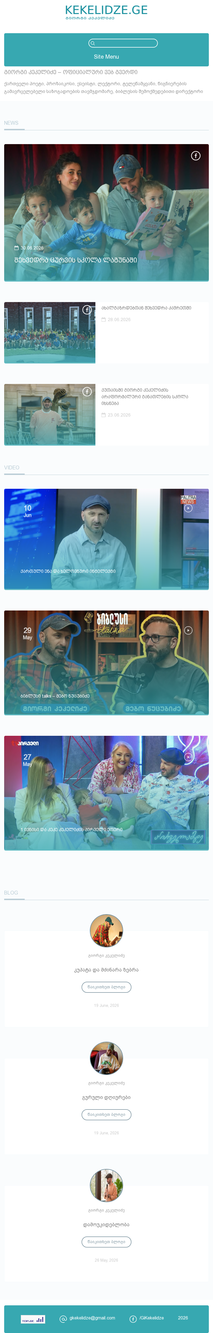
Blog (11, 893)
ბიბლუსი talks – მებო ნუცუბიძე (55, 696)
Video (11, 468)
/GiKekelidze (152, 1318)
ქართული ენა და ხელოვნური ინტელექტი (68, 571)
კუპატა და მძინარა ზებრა (106, 970)
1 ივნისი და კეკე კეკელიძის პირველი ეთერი (72, 829)
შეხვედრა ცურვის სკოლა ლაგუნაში (75, 260)
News (11, 123)
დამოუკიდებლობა (106, 1224)
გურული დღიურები (106, 1097)
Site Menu (106, 57)
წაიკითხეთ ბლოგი (106, 987)
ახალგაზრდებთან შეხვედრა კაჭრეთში (146, 308)
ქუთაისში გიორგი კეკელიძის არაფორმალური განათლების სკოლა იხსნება (145, 397)
